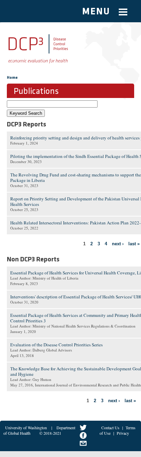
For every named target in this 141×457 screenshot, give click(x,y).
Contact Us (110, 427)
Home (12, 78)
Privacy (123, 433)
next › (118, 243)
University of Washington (26, 427)
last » (134, 243)
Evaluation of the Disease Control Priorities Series (56, 345)
